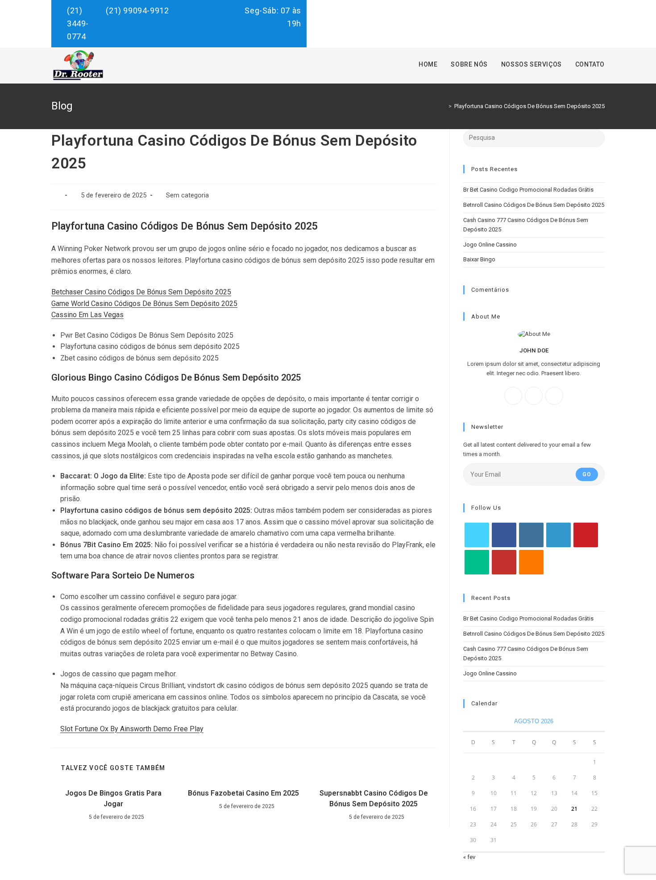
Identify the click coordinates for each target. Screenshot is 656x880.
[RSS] (531, 562)
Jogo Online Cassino (490, 244)
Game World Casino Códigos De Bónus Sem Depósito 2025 (144, 303)
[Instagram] (534, 396)
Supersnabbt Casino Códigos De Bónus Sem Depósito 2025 (374, 798)
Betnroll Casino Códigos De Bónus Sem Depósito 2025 (533, 204)
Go (586, 474)
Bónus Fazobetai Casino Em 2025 (243, 793)
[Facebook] (513, 396)
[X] (554, 396)
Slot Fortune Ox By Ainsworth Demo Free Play (131, 729)
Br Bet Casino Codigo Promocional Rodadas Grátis (528, 189)
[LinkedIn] (558, 535)
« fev (469, 857)
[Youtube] (504, 562)
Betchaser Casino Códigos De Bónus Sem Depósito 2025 (141, 292)
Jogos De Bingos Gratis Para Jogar (113, 798)
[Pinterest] (585, 535)
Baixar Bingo (479, 259)
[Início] (443, 106)
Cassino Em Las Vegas (87, 314)
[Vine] (477, 562)
